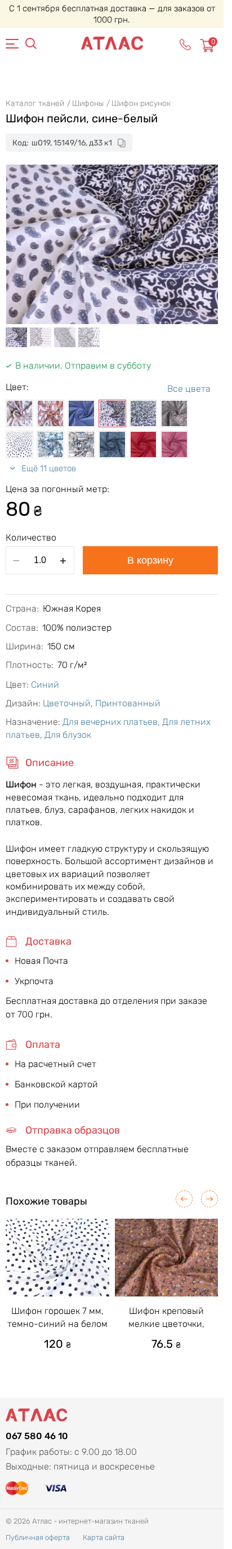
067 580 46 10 (37, 1436)
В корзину (150, 560)
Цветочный (67, 703)
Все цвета (189, 388)
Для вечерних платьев (110, 721)
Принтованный (127, 703)
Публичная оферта (38, 1537)
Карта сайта (103, 1537)
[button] (184, 1198)
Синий (45, 684)
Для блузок (67, 734)
